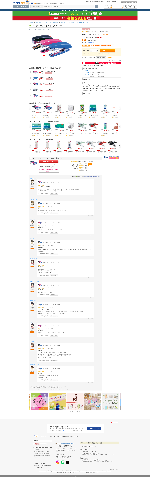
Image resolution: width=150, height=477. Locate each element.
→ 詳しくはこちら (48, 171)
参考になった (54, 193)
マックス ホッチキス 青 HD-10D (47, 83)
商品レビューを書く (49, 161)
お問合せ (108, 1)
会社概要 (49, 471)
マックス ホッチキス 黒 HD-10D (47, 71)
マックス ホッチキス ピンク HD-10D (48, 95)
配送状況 (69, 472)
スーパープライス (55, 10)
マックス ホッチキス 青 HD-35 (46, 77)
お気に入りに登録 (101, 57)
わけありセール (66, 10)
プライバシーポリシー (85, 471)
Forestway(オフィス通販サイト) (99, 1)
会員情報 (60, 472)
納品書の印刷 (95, 472)
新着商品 (85, 10)
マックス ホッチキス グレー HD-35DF (48, 89)
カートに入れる (107, 50)
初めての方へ (88, 1)
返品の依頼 (83, 472)
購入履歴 (65, 472)
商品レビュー (93, 10)
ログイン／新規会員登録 (129, 2)
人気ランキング (76, 10)
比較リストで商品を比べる (89, 57)
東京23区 (87, 70)
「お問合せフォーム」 (67, 430)
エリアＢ (87, 74)
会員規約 (77, 471)
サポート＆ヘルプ (42, 471)
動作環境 (109, 471)
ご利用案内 (113, 1)
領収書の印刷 (89, 472)
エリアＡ (87, 72)
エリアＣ (87, 76)
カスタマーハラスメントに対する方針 (98, 471)
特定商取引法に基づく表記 (57, 471)
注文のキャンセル (76, 472)
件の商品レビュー (92, 31)
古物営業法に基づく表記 (69, 471)
